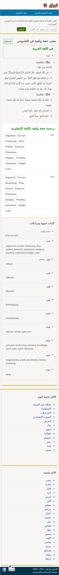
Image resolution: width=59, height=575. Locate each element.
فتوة (48, 355)
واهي (48, 313)
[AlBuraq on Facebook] (4, 571)
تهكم (48, 327)
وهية (48, 370)
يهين (48, 259)
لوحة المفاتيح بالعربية (43, 13)
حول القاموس (21, 13)
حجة (48, 241)
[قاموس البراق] (50, 5)
